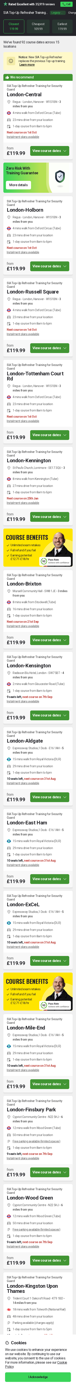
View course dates (47, 151)
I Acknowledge (38, 1377)
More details (18, 185)
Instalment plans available (23, 136)
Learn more (27, 64)
